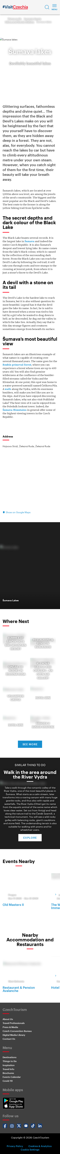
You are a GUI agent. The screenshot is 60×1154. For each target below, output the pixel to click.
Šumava (29, 241)
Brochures (8, 1073)
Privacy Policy (15, 1146)
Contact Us (9, 1038)
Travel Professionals (14, 1023)
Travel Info (8, 1069)
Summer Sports (32, 18)
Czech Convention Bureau (17, 1031)
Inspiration (9, 1065)
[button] (47, 7)
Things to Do (15, 18)
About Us (8, 1019)
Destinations (9, 1057)
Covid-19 (8, 1080)
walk (8, 389)
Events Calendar (12, 1076)
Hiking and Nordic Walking (19, 21)
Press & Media (10, 1027)
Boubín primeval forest (17, 364)
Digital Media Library (14, 1034)
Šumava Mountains (15, 409)
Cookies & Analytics (40, 1146)
